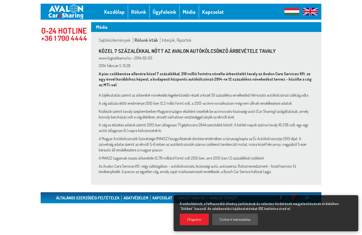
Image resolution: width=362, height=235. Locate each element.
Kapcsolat (162, 197)
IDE (260, 208)
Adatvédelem (136, 197)
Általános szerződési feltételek (87, 197)
